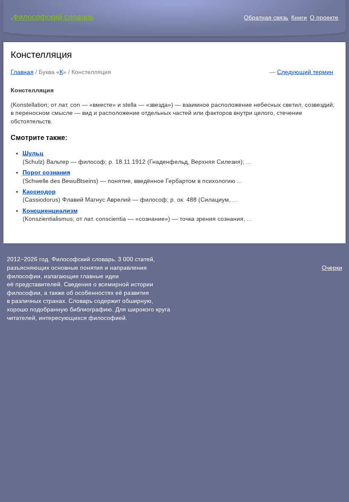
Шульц (33, 153)
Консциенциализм (50, 210)
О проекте (324, 17)
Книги (299, 17)
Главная (22, 71)
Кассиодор (39, 191)
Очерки (332, 267)
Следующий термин (305, 71)
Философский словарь (53, 17)
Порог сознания (46, 172)
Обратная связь (266, 17)
